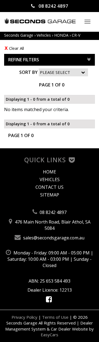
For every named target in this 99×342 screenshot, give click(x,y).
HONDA (61, 35)
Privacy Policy (25, 317)
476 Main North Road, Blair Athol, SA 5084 (52, 225)
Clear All (16, 48)
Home (49, 172)
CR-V (76, 35)
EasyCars (49, 334)
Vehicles (44, 35)
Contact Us (49, 187)
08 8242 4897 (52, 6)
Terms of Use (56, 317)
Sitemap (49, 195)
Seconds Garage (18, 35)
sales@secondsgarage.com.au (53, 238)
